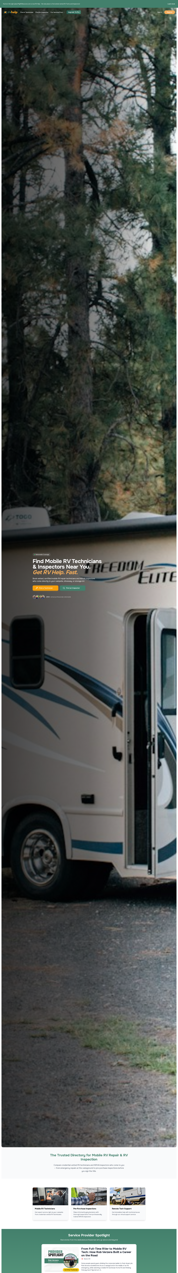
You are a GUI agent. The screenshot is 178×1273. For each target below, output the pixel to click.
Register (169, 12)
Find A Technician (26, 12)
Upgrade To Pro (73, 12)
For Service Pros (57, 12)
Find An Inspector (42, 12)
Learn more (171, 4)
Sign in (159, 12)
